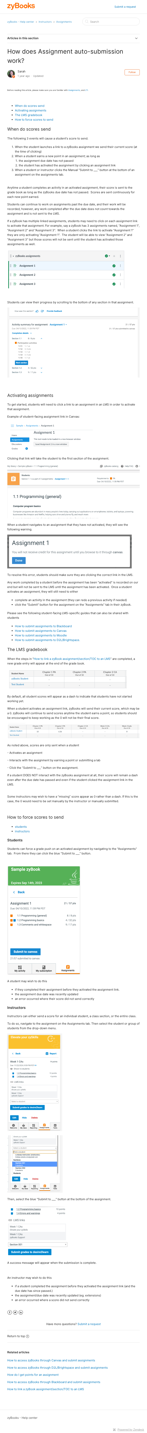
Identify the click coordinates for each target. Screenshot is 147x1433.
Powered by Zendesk (131, 1429)
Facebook (9, 1312)
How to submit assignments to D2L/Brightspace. (47, 640)
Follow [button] (132, 72)
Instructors (45, 21)
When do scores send (29, 106)
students (21, 826)
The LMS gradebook (28, 115)
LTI (86, 90)
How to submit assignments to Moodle (41, 635)
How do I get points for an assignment (33, 1375)
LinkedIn (20, 1312)
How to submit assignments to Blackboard (43, 626)
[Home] (21, 9)
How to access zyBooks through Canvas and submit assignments (51, 1360)
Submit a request (125, 6)
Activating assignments (30, 110)
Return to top (16, 1336)
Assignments (64, 21)
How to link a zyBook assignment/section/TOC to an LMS (72, 659)
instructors (22, 831)
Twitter (15, 1312)
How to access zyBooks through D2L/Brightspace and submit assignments (57, 1367)
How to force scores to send (34, 119)
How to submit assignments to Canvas (41, 631)
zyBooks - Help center (20, 21)
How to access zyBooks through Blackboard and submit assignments (53, 1382)
